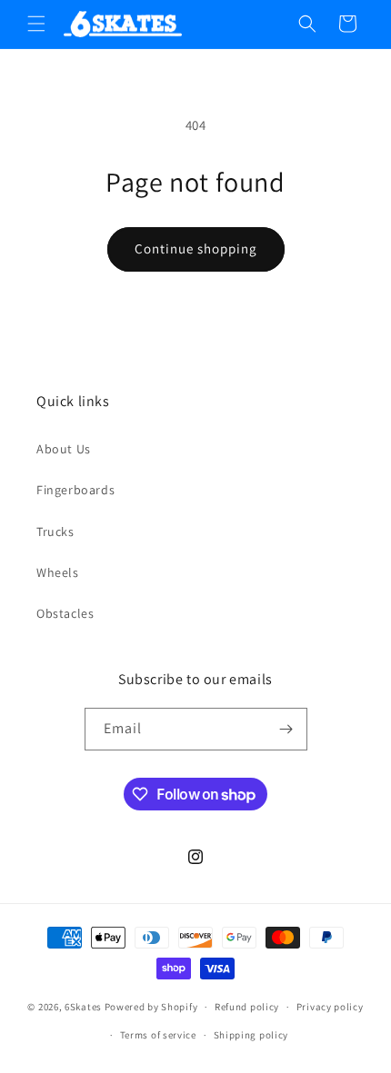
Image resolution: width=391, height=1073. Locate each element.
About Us (63, 449)
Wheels (57, 572)
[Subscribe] (286, 729)
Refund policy (247, 1006)
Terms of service (158, 1034)
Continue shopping (196, 248)
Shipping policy (251, 1034)
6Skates (83, 1006)
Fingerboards (75, 490)
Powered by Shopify (151, 1006)
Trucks (55, 531)
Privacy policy (330, 1006)
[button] (36, 24)
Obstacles (65, 613)
